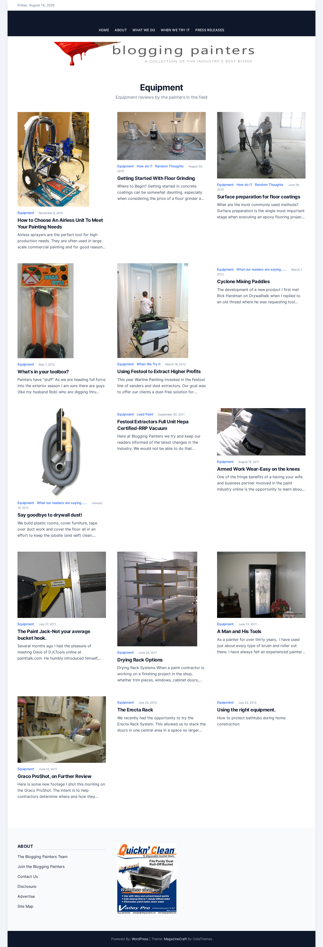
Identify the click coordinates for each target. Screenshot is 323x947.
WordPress (140, 939)
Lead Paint (145, 414)
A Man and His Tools (239, 631)
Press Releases (209, 30)
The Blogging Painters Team (42, 856)
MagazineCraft (175, 939)
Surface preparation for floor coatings (258, 197)
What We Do (143, 30)
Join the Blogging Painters (41, 866)
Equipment (25, 213)
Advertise (26, 896)
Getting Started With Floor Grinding (156, 178)
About (121, 30)
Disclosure (26, 886)
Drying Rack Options (140, 660)
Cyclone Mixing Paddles (243, 281)
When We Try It (175, 30)
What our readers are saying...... (261, 269)
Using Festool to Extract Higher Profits (159, 371)
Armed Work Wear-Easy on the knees (258, 469)
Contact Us (27, 876)
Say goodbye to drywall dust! (49, 515)
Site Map (25, 906)
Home (104, 30)
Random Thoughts (169, 166)
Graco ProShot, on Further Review (54, 776)
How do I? (144, 166)
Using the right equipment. (246, 710)
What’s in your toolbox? (43, 372)
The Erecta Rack (135, 710)
